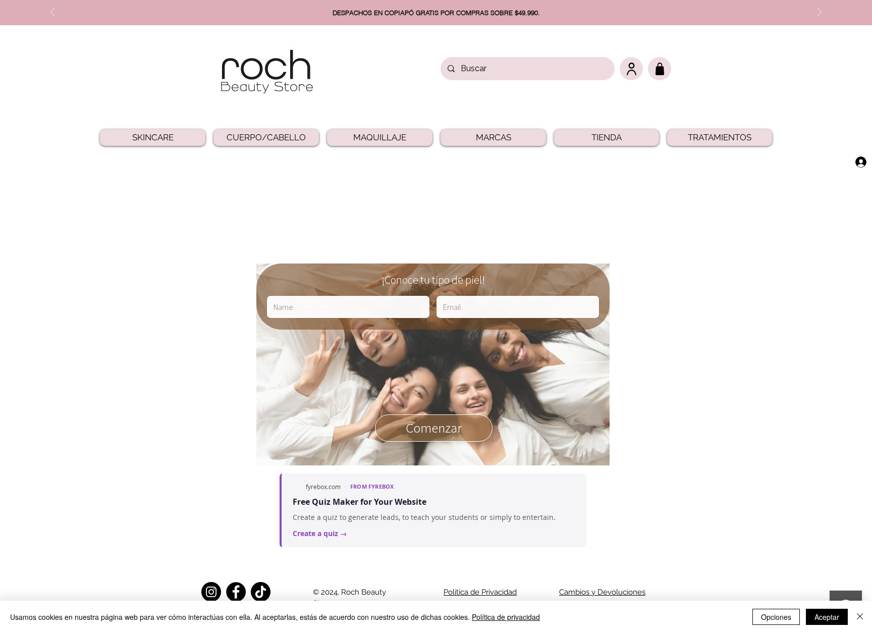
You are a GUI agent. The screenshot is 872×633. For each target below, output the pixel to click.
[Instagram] (211, 592)
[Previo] (52, 13)
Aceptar (826, 617)
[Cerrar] (860, 617)
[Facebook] (236, 592)
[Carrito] (659, 68)
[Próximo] (820, 13)
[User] (631, 68)
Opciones (776, 617)
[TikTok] (260, 592)
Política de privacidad (506, 617)
